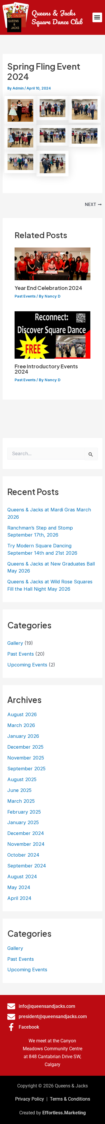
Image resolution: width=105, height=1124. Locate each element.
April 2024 (19, 898)
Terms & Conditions (70, 1099)
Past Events (25, 296)
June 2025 (19, 790)
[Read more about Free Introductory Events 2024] (52, 335)
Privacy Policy (29, 1099)
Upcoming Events (27, 665)
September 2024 (26, 866)
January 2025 (23, 822)
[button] (97, 17)
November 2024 (26, 844)
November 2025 (25, 758)
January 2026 (23, 736)
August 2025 (21, 779)
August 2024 (22, 876)
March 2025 (21, 801)
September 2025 (26, 768)
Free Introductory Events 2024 (46, 369)
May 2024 (18, 887)
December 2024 (25, 833)
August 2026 (22, 714)
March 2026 (21, 725)
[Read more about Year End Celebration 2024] (52, 264)
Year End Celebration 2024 (48, 287)
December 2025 (25, 747)
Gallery (15, 643)
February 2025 (24, 812)
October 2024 (23, 855)
